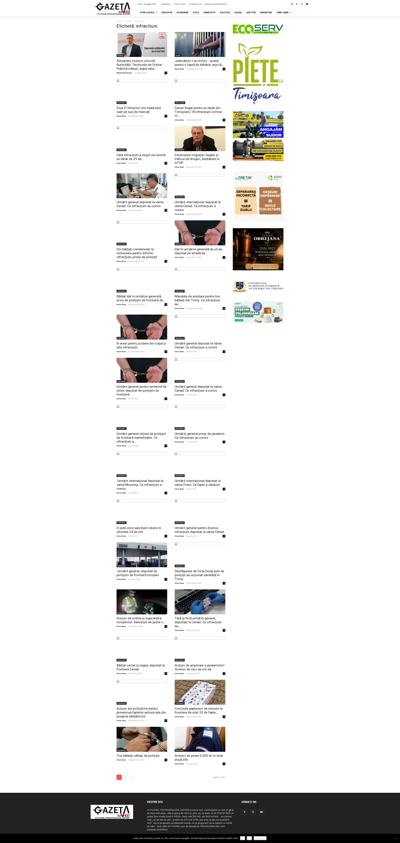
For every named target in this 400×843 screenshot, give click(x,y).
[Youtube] (307, 4)
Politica (225, 12)
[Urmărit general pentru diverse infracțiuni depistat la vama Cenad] (200, 511)
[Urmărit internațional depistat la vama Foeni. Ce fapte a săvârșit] (200, 464)
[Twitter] (302, 4)
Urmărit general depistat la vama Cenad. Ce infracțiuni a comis (198, 345)
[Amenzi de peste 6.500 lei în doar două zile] (200, 739)
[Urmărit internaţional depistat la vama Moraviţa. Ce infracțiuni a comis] (142, 464)
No (249, 838)
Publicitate (165, 4)
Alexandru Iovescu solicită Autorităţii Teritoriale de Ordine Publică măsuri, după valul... (139, 64)
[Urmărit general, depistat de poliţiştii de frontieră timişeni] (142, 554)
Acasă (119, 21)
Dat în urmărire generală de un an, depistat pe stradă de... (199, 251)
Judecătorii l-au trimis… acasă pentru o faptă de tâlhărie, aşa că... (199, 63)
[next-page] (132, 777)
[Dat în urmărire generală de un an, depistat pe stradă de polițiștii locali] (200, 232)
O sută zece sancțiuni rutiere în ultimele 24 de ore (139, 530)
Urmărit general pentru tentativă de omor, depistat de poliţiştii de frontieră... (141, 390)
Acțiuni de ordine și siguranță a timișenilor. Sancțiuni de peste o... (141, 620)
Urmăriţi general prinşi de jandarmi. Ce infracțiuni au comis (200, 436)
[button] (292, 4)
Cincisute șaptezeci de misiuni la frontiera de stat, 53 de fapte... (198, 710)
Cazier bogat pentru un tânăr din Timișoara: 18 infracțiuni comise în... (198, 112)
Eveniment (122, 103)
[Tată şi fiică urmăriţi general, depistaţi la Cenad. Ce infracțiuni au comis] (200, 601)
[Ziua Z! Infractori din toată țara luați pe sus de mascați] (142, 91)
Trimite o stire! (179, 4)
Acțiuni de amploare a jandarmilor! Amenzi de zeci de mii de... (199, 667)
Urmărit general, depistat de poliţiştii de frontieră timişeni (138, 573)
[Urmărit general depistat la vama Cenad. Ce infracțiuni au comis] (142, 185)
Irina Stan (179, 120)
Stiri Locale (147, 12)
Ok (242, 838)
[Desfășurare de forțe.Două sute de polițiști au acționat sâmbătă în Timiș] (200, 554)
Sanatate (209, 12)
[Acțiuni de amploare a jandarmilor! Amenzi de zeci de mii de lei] (200, 649)
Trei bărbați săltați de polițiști (138, 756)
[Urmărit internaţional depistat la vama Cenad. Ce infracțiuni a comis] (200, 185)
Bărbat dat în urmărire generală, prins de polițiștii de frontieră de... (141, 298)
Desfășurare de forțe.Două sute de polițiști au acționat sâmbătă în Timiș (199, 575)
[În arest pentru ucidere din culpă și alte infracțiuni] (142, 327)
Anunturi (266, 12)
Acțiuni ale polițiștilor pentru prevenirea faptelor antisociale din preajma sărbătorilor (141, 712)
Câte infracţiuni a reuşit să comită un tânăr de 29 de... (141, 157)
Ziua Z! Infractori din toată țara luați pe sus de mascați (139, 110)
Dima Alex (179, 69)
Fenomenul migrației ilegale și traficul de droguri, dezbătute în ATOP (197, 159)
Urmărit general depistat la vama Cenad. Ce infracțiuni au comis (140, 204)
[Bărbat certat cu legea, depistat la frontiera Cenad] (142, 649)
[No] (396, 838)
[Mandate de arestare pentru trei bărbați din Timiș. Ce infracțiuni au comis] (200, 279)
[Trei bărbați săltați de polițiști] (142, 739)
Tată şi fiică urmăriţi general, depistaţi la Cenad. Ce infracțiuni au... (198, 622)
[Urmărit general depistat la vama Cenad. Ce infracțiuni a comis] (200, 327)
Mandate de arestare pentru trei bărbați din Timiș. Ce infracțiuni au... (197, 300)
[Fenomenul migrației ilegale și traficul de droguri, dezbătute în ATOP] (200, 138)
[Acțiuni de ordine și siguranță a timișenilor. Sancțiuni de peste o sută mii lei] (142, 601)
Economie (182, 12)
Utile (196, 12)
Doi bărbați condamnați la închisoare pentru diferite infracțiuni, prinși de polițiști (137, 253)
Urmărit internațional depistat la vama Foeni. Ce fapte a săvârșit (198, 483)
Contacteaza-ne (195, 4)
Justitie (251, 12)
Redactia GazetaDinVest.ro (216, 4)
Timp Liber (282, 12)
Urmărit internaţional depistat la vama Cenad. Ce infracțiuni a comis (198, 206)
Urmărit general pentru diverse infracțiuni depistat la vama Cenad (199, 530)
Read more (260, 838)
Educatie (167, 12)
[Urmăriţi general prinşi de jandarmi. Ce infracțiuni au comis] (200, 417)
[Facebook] (296, 4)
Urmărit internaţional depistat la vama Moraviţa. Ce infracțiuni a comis (140, 485)
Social (238, 12)
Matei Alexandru (124, 73)
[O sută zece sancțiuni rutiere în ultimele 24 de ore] (142, 511)
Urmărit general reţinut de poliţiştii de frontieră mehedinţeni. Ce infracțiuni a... (141, 437)
